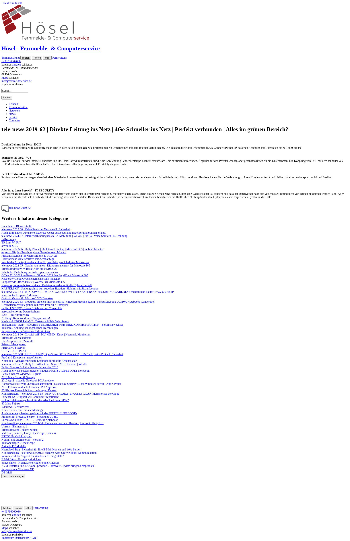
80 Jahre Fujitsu (10, 403)
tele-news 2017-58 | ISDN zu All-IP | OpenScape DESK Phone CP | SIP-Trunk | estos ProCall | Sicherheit (62, 354)
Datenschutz (22, 537)
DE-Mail (6, 472)
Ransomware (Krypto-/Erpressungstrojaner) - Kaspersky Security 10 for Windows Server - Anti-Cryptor (61, 383)
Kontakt (13, 103)
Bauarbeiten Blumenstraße (16, 226)
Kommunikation (18, 107)
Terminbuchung (10, 57)
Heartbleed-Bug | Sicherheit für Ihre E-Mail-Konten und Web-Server (40, 449)
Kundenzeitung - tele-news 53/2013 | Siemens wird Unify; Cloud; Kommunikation (49, 452)
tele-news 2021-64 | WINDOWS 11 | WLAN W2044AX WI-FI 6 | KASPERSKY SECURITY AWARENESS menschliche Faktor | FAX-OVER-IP (87, 291)
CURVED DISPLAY (14, 350)
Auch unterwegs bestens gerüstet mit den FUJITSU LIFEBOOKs (39, 413)
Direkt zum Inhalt (11, 3)
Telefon (26, 57)
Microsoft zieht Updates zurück (19, 429)
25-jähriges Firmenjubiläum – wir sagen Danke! (29, 390)
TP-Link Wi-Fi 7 (11, 242)
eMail (47, 57)
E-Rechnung (8, 239)
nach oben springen (13, 476)
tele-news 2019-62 (20, 207)
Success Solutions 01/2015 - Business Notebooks (29, 419)
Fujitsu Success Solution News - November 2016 (29, 367)
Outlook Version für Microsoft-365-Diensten (27, 298)
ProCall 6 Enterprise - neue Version (21, 357)
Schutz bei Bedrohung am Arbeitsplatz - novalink (29, 272)
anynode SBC (9, 245)
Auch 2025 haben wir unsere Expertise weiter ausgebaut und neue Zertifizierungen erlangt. (53, 232)
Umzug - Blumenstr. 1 (14, 426)
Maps (4, 77)
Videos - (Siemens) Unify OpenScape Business (28, 433)
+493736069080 (11, 61)
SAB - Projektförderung (15, 314)
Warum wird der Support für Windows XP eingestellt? (32, 456)
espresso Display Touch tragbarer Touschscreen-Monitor (33, 252)
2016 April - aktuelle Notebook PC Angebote (27, 380)
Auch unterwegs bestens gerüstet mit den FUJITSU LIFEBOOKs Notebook (45, 370)
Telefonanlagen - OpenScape (18, 442)
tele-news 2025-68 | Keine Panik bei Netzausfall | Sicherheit (35, 229)
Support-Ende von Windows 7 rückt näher (25, 331)
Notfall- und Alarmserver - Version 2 (22, 439)
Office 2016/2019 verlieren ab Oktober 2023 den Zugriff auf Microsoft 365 (44, 275)
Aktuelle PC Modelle (13, 446)
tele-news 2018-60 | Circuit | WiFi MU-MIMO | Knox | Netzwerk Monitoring (45, 334)
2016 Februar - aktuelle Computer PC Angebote (29, 387)
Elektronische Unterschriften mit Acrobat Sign (28, 258)
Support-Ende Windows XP (17, 469)
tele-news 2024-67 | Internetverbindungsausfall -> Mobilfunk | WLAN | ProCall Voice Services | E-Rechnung (64, 235)
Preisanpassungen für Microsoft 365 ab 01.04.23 (29, 255)
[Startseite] (45, 39)
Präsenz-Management (13, 344)
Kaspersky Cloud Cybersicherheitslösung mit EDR (30, 278)
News (12, 113)
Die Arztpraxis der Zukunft (17, 341)
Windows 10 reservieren (15, 406)
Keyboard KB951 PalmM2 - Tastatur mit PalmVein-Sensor (35, 321)
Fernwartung (59, 57)
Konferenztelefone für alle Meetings (22, 410)
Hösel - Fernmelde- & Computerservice (50, 48)
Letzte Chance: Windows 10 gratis (21, 373)
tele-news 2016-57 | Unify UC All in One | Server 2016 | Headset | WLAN (44, 364)
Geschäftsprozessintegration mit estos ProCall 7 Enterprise (34, 304)
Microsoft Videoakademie (16, 337)
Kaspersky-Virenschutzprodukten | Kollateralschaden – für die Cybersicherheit (46, 285)
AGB (33, 537)
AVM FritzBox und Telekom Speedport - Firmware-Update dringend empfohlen (47, 465)
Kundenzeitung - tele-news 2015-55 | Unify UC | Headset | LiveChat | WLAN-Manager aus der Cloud (60, 393)
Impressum (7, 537)
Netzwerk (14, 110)
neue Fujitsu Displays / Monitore (20, 295)
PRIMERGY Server (13, 347)
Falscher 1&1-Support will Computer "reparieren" (30, 396)
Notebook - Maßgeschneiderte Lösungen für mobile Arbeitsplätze (39, 360)
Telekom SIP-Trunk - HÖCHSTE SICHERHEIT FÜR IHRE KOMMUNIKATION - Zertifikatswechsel (62, 324)
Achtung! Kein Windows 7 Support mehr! (25, 318)
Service (13, 117)
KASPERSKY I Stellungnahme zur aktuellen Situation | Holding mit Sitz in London (49, 288)
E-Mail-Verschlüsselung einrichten (21, 459)
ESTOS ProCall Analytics (16, 436)
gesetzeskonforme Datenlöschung (20, 311)
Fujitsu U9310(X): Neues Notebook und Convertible (31, 308)
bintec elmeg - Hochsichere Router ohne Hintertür (30, 462)
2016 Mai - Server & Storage (18, 377)
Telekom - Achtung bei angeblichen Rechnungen (29, 327)
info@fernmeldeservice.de (16, 81)
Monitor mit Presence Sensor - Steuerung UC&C (29, 416)
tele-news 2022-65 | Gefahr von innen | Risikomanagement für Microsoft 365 (45, 265)
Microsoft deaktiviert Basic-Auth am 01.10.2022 (29, 268)
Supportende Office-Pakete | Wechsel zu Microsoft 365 (33, 281)
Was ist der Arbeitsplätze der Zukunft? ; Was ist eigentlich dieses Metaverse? (45, 262)
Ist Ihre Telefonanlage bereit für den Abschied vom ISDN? (35, 400)
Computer (14, 120)
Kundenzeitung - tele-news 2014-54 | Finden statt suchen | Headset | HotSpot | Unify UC (52, 423)
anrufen (16, 64)
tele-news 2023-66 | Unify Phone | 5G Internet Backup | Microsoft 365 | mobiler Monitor (52, 249)
